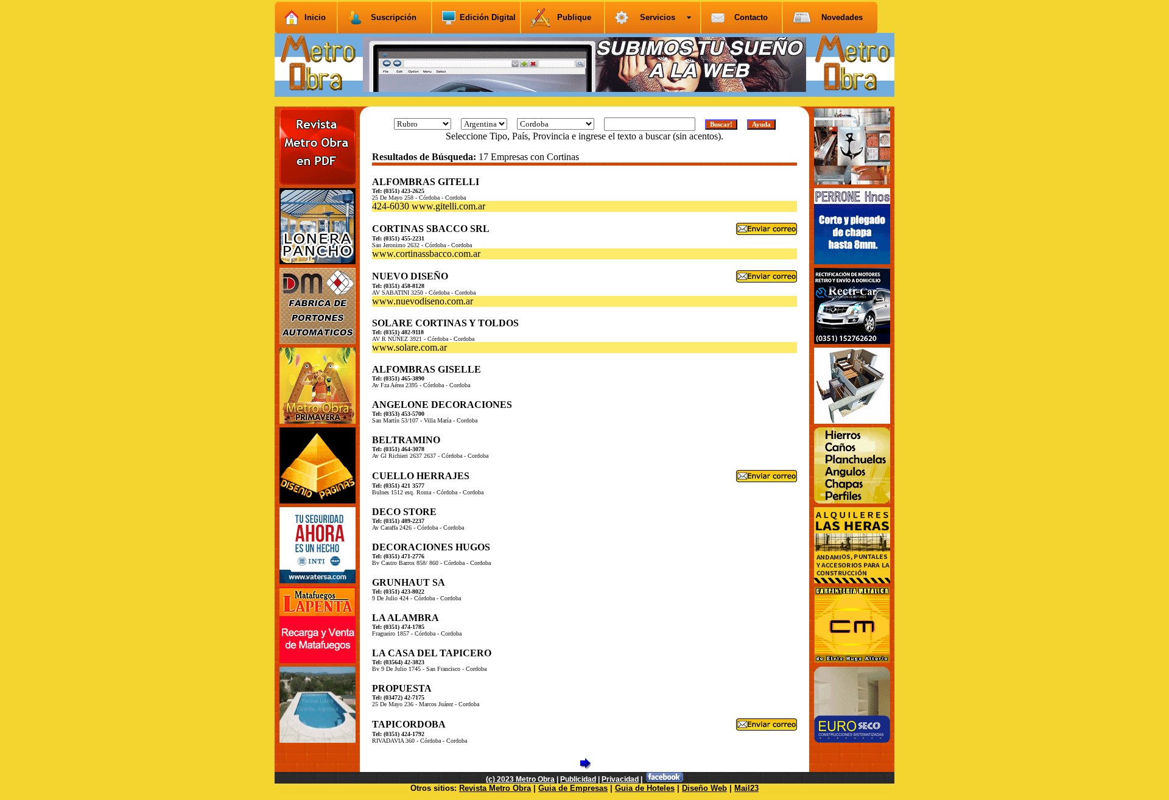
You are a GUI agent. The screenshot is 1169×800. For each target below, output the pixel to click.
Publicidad (578, 779)
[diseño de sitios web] (317, 500)
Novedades (842, 17)
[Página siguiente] (585, 767)
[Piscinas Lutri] (317, 739)
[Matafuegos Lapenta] (317, 659)
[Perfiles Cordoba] (852, 181)
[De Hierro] (852, 580)
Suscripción (393, 17)
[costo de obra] (317, 181)
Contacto (751, 17)
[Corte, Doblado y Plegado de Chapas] (852, 261)
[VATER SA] (317, 580)
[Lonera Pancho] (317, 261)
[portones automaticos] (317, 340)
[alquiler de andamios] (852, 500)
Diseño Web (704, 788)
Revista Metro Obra (495, 788)
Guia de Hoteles (645, 788)
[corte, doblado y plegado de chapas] (852, 659)
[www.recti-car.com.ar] (852, 340)
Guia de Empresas (573, 788)
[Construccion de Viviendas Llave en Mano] (852, 420)
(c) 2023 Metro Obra (520, 779)
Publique (574, 17)
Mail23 (746, 788)
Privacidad (620, 779)
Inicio (315, 17)
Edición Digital (488, 17)
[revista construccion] (317, 420)
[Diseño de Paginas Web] (584, 88)
